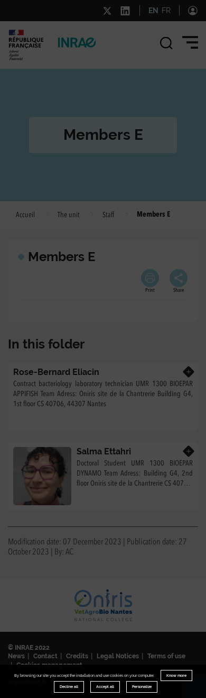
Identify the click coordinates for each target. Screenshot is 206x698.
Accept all (105, 686)
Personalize (142, 686)
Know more (176, 675)
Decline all (69, 686)
